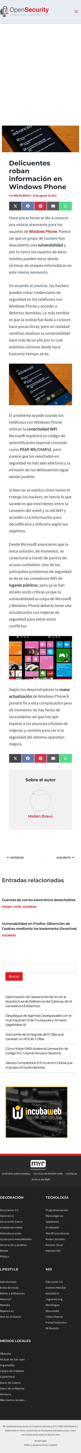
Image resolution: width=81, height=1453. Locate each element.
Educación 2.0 (54, 1282)
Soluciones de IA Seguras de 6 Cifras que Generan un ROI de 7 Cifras (34, 1036)
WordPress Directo (57, 1233)
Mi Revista (52, 1328)
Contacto (71, 1173)
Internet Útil (53, 1251)
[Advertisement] (40, 71)
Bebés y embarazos (12, 1293)
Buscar (14, 976)
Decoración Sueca (11, 1221)
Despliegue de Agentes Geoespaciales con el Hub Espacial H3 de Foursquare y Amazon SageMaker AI (38, 1020)
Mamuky (5, 1305)
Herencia (5, 1394)
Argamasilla (7, 1365)
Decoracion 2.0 (9, 1210)
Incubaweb (52, 1227)
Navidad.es (52, 1293)
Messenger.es (54, 1216)
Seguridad (30, 907)
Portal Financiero (56, 1322)
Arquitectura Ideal (11, 1227)
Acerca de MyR (41, 1179)
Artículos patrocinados (16, 1173)
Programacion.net (57, 1210)
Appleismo (52, 1221)
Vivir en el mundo (10, 1317)
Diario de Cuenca (10, 1383)
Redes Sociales (55, 1239)
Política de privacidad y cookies (40, 1444)
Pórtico (4, 1256)
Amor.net (5, 1299)
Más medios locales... (13, 1400)
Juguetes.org (54, 1299)
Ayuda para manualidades (16, 1239)
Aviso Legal (41, 1440)
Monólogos (53, 1305)
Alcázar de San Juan (12, 1359)
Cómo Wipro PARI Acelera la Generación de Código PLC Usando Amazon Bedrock (36, 1051)
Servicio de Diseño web (48, 1173)
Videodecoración (10, 1233)
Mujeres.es (7, 1311)
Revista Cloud (54, 1245)
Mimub (4, 1251)
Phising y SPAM (11, 907)
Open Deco (7, 1216)
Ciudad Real (7, 1377)
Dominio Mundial (56, 1287)
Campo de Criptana (12, 1371)
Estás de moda (9, 1287)
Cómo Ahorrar (54, 1317)
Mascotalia (52, 1311)
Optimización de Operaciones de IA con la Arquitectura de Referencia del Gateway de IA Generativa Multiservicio (38, 1001)
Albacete (5, 1353)
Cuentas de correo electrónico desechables (38, 900)
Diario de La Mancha (12, 1388)
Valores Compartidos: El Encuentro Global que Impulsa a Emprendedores (38, 1065)
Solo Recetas (8, 1282)
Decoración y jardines (13, 1245)
